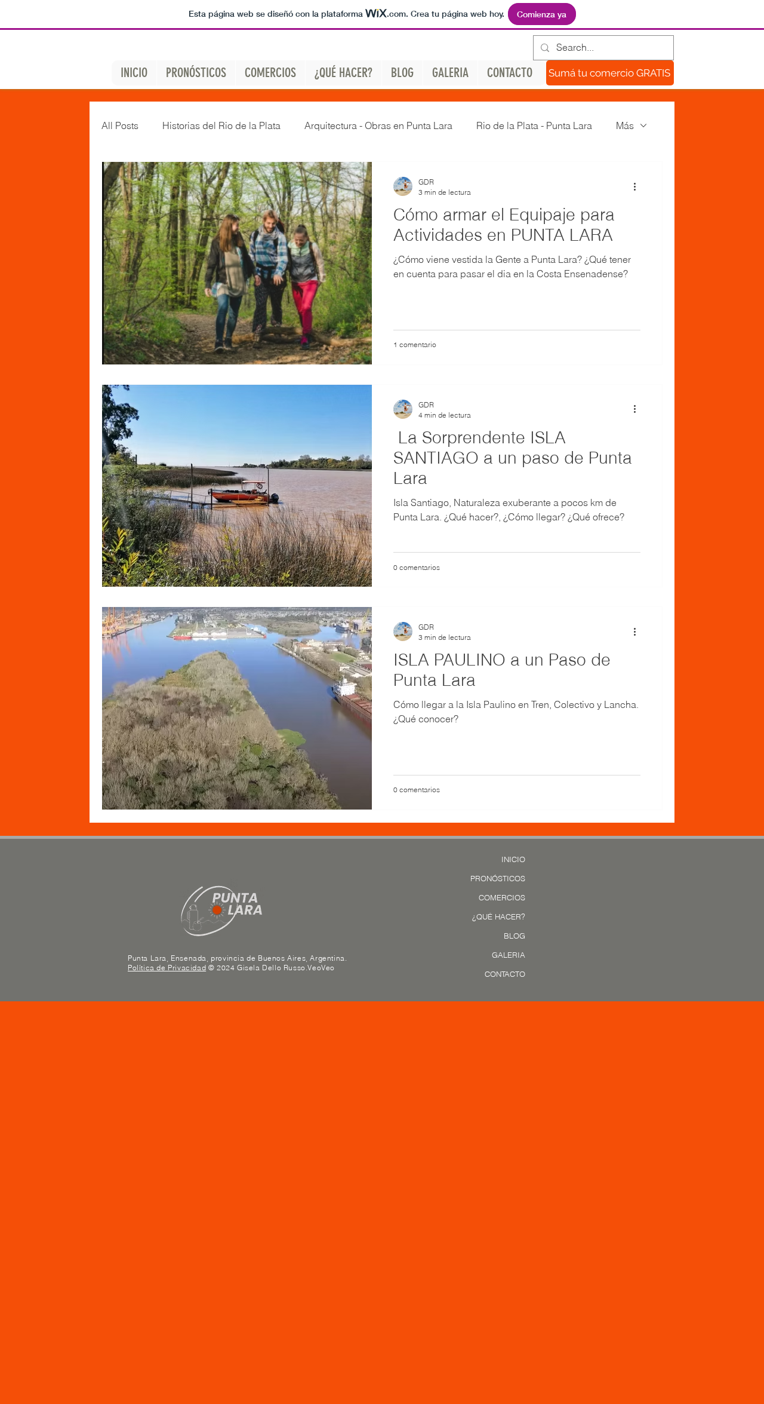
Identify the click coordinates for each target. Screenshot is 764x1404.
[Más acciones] (638, 186)
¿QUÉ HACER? (498, 916)
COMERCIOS (502, 897)
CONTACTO (505, 974)
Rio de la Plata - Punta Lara (534, 125)
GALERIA (508, 954)
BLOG (514, 935)
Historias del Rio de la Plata (221, 125)
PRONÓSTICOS (497, 878)
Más (625, 125)
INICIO (513, 859)
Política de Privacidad (167, 967)
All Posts (119, 125)
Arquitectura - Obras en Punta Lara (378, 125)
